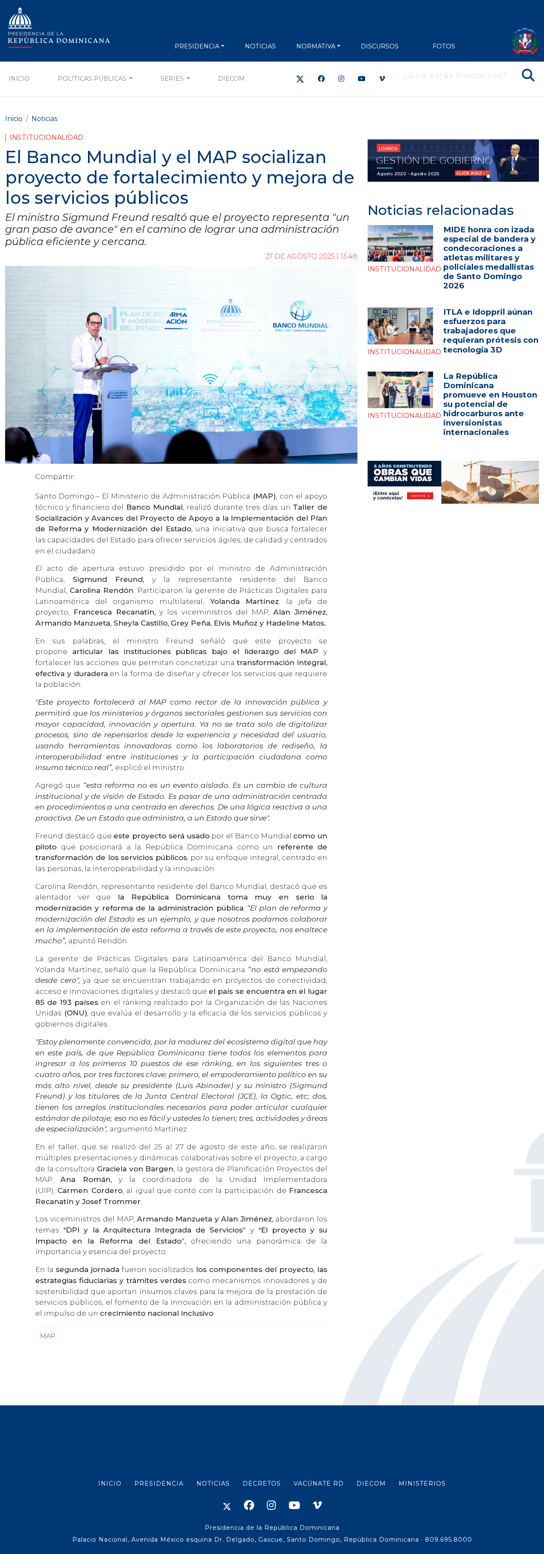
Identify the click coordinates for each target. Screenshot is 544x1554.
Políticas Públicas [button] (93, 78)
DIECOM (231, 78)
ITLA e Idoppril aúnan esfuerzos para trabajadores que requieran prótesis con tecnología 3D (490, 330)
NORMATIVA (315, 46)
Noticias (44, 119)
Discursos (380, 46)
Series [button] (173, 78)
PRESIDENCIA (197, 46)
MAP (47, 1336)
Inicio (19, 78)
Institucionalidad (46, 137)
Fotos (444, 46)
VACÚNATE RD (319, 1483)
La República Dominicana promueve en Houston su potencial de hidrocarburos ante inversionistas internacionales (490, 404)
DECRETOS (262, 1483)
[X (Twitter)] (300, 79)
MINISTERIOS (422, 1483)
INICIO (110, 1483)
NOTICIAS (260, 46)
